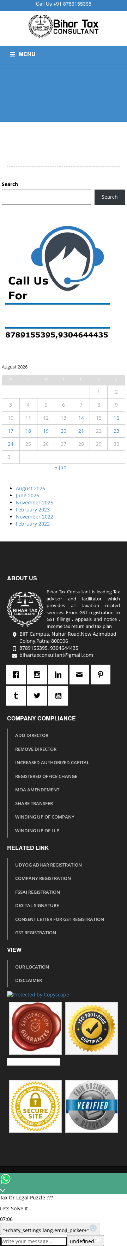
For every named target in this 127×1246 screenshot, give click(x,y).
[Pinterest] (102, 674)
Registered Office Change (46, 776)
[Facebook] (17, 674)
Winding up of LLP (37, 830)
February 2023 (33, 509)
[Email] (81, 674)
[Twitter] (38, 696)
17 (10, 430)
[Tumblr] (17, 696)
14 (81, 417)
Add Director (31, 735)
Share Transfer (34, 803)
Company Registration (43, 878)
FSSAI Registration (37, 892)
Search (10, 184)
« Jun (61, 467)
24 (10, 444)
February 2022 (33, 523)
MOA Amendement (37, 789)
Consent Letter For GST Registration (59, 919)
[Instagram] (38, 674)
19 (46, 430)
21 (81, 430)
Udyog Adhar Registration (48, 865)
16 (116, 417)
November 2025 (34, 502)
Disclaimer (28, 980)
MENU (27, 54)
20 (63, 430)
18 (28, 430)
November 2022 (34, 516)
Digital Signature (37, 905)
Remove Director (35, 749)
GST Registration (35, 932)
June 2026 (27, 495)
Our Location (32, 967)
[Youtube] (60, 696)
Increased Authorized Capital (52, 762)
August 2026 (30, 488)
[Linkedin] (60, 674)
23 (116, 430)
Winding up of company (44, 817)
